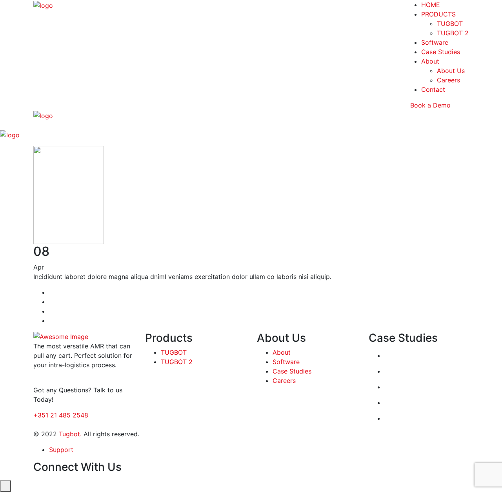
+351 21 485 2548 (60, 415)
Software (434, 42)
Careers (448, 80)
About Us (451, 71)
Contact (433, 89)
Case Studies (440, 52)
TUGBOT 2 (453, 33)
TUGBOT (450, 23)
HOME (430, 5)
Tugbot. (70, 434)
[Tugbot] (43, 5)
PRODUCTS (438, 14)
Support (61, 450)
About (430, 61)
